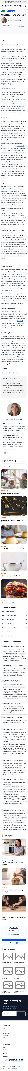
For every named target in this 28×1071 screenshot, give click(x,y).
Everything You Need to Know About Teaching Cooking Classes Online (12, 862)
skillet (3, 200)
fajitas (13, 135)
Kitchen (3, 518)
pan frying (9, 191)
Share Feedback (21, 461)
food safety (14, 352)
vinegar (19, 276)
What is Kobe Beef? (7, 603)
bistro (21, 106)
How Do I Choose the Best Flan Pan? (12, 549)
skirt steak (20, 321)
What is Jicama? (6, 962)
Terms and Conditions (12, 1068)
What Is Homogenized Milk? (10, 493)
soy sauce (14, 276)
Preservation (6, 1033)
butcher (9, 106)
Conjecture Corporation (16, 1066)
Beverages (4, 491)
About (4, 1047)
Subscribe (14, 940)
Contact (5, 1049)
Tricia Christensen (14, 20)
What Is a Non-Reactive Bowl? (10, 576)
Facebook (5, 1056)
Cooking (5, 858)
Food (3, 600)
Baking (4, 887)
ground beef (20, 146)
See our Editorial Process (8, 461)
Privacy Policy (4, 1068)
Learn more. (21, 2)
